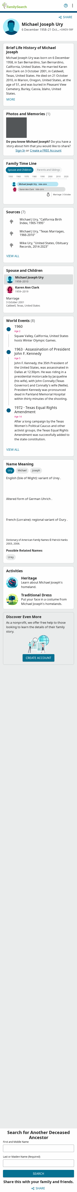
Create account (38, 658)
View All (12, 256)
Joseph (36, 470)
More (10, 99)
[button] (38, 221)
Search (38, 1174)
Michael (22, 470)
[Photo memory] (16, 127)
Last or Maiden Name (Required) (21, 1156)
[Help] (66, 5)
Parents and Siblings (48, 169)
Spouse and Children (19, 169)
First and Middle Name (16, 1142)
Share (67, 17)
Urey (11, 557)
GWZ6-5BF (67, 29)
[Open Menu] (72, 5)
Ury (10, 470)
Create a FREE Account (45, 150)
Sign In (20, 150)
